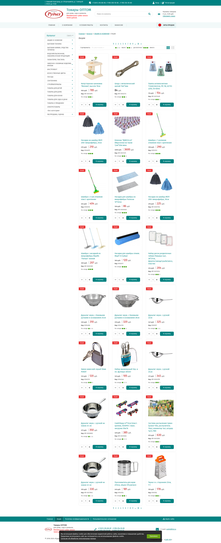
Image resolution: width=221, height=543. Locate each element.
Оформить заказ (169, 16)
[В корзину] (159, 14)
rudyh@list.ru (171, 529)
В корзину (99, 105)
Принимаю (154, 536)
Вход (157, 3)
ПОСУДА (50, 77)
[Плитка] (168, 47)
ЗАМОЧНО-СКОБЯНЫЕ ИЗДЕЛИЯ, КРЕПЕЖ (59, 64)
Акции (59, 519)
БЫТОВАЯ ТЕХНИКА (54, 44)
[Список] (172, 47)
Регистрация (170, 3)
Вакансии (119, 25)
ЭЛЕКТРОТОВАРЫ (53, 107)
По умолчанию (97, 48)
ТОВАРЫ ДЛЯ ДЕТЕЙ (54, 88)
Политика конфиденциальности (77, 519)
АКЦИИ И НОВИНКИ (54, 40)
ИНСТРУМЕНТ (52, 69)
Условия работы (86, 25)
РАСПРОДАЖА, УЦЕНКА (55, 114)
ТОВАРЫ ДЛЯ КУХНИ (54, 96)
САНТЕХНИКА (52, 81)
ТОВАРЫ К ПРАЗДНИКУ (55, 103)
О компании (67, 25)
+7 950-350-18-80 (112, 3)
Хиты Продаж (168, 25)
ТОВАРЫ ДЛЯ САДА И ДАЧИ (57, 99)
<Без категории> (53, 111)
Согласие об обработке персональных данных (78, 539)
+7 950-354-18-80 (126, 3)
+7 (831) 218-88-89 (99, 3)
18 (138, 44)
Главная (51, 25)
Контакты (104, 25)
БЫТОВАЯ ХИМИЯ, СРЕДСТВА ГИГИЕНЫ (57, 49)
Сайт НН (168, 540)
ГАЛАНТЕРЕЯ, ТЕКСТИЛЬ (55, 60)
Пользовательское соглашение (104, 519)
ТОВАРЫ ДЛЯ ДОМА (54, 92)
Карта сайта (169, 519)
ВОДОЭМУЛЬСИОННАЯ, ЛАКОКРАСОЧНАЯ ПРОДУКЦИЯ (58, 55)
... (135, 44)
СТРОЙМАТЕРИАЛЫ (54, 84)
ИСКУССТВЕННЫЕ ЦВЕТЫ (56, 73)
